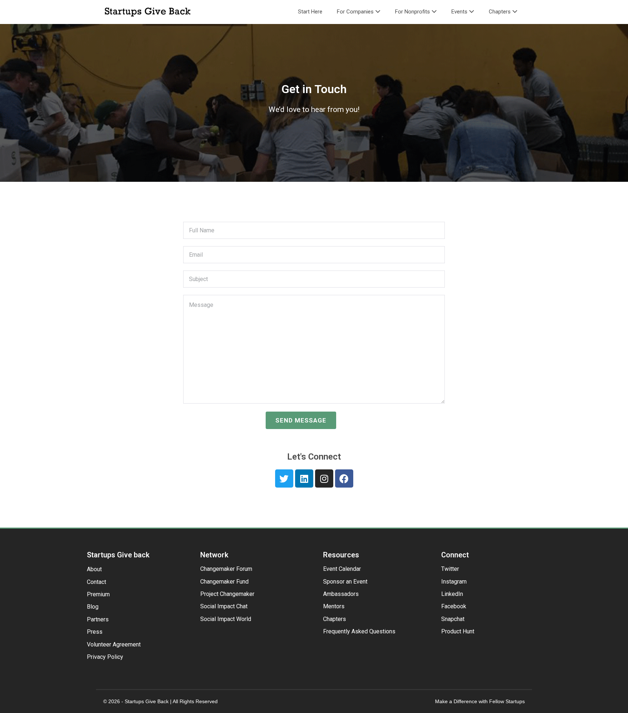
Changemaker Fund (224, 581)
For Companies (356, 11)
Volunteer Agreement (114, 644)
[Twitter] (284, 478)
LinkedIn (452, 593)
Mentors (334, 606)
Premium (98, 594)
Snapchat (452, 619)
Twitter (450, 568)
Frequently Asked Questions (359, 631)
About (94, 569)
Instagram (454, 581)
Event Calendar (342, 568)
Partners (98, 619)
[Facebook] (344, 478)
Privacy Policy (105, 656)
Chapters (500, 11)
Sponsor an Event (345, 581)
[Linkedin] (304, 478)
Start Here (310, 11)
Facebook (453, 606)
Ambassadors (341, 593)
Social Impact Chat (223, 606)
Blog (92, 606)
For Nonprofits (413, 11)
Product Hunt (457, 631)
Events (460, 11)
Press (94, 631)
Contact (96, 581)
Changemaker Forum (226, 568)
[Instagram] (324, 478)
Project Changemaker (227, 593)
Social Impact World (225, 619)
